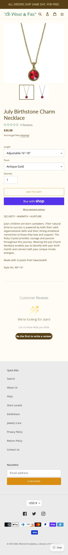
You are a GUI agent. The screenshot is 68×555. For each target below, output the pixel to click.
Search (11, 378)
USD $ (33, 503)
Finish (6, 160)
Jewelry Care (14, 423)
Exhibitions (13, 414)
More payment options (34, 209)
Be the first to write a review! (34, 336)
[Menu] (62, 14)
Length (7, 146)
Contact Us (13, 449)
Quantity (8, 173)
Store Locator (14, 405)
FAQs (10, 396)
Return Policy (14, 440)
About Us (12, 387)
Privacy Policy (14, 432)
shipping (24, 135)
